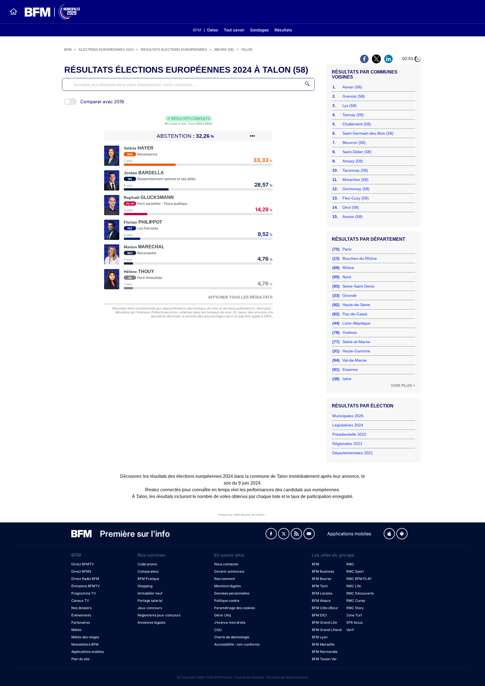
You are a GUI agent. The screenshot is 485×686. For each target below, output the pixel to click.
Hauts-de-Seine (356, 304)
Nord (346, 277)
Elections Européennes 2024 (106, 50)
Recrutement (224, 579)
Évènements (81, 615)
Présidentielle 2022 (349, 434)
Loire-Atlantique (356, 323)
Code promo (147, 564)
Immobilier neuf (150, 593)
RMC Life (353, 586)
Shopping (145, 586)
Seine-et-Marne (356, 341)
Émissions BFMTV (85, 586)
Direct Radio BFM (85, 579)
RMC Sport (355, 571)
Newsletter (309, 533)
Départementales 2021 (352, 453)
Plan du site (80, 659)
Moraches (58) (355, 179)
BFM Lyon (320, 637)
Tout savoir (234, 29)
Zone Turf (354, 615)
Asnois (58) (352, 216)
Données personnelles (231, 593)
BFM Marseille (323, 644)
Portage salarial (150, 600)
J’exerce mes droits (229, 622)
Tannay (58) (353, 115)
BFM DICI (319, 615)
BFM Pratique (148, 579)
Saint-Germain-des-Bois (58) (368, 133)
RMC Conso (355, 600)
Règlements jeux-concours (159, 615)
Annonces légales (151, 622)
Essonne (350, 369)
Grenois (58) (353, 96)
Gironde (349, 295)
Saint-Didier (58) (357, 152)
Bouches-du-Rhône (359, 258)
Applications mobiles (87, 652)
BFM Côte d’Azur (325, 608)
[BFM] (13, 12)
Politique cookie (226, 600)
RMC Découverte (360, 593)
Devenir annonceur (229, 571)
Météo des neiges (85, 637)
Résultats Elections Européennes (174, 50)
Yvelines (349, 332)
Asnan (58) (352, 87)
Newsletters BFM (85, 644)
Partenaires (80, 622)
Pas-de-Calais (354, 314)
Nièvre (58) (224, 50)
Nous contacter (226, 564)
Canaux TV (80, 600)
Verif (350, 630)
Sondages (259, 29)
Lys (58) (349, 105)
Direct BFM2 (81, 571)
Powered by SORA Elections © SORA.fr (241, 514)
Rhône (348, 267)
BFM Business (323, 571)
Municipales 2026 (347, 416)
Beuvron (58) (354, 142)
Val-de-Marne (354, 360)
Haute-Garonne (356, 351)
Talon (246, 50)
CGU (218, 630)
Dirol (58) (350, 207)
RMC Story (355, 608)
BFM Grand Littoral (327, 630)
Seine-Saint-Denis (358, 286)
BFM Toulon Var (324, 659)
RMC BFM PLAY (359, 579)
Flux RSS (296, 533)
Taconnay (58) (355, 170)
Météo (76, 630)
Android (402, 533)
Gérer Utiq (222, 615)
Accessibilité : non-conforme (237, 644)
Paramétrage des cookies (234, 608)
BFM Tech (320, 586)
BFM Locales (322, 593)
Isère (346, 379)
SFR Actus (354, 622)
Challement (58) (356, 124)
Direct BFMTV (82, 564)
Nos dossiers (81, 608)
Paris (346, 249)
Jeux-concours (150, 608)
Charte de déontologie (231, 637)
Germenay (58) (356, 189)
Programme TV (83, 593)
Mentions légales (227, 586)
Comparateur (148, 571)
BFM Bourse (321, 579)
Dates (212, 29)
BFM (197, 29)
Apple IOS (389, 533)
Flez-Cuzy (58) (355, 198)
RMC (350, 564)
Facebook (271, 533)
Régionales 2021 (347, 443)
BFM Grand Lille (324, 622)
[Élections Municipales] (49, 12)
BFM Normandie (325, 652)
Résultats (283, 29)
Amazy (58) (352, 161)
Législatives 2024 (347, 425)
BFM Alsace (321, 600)
